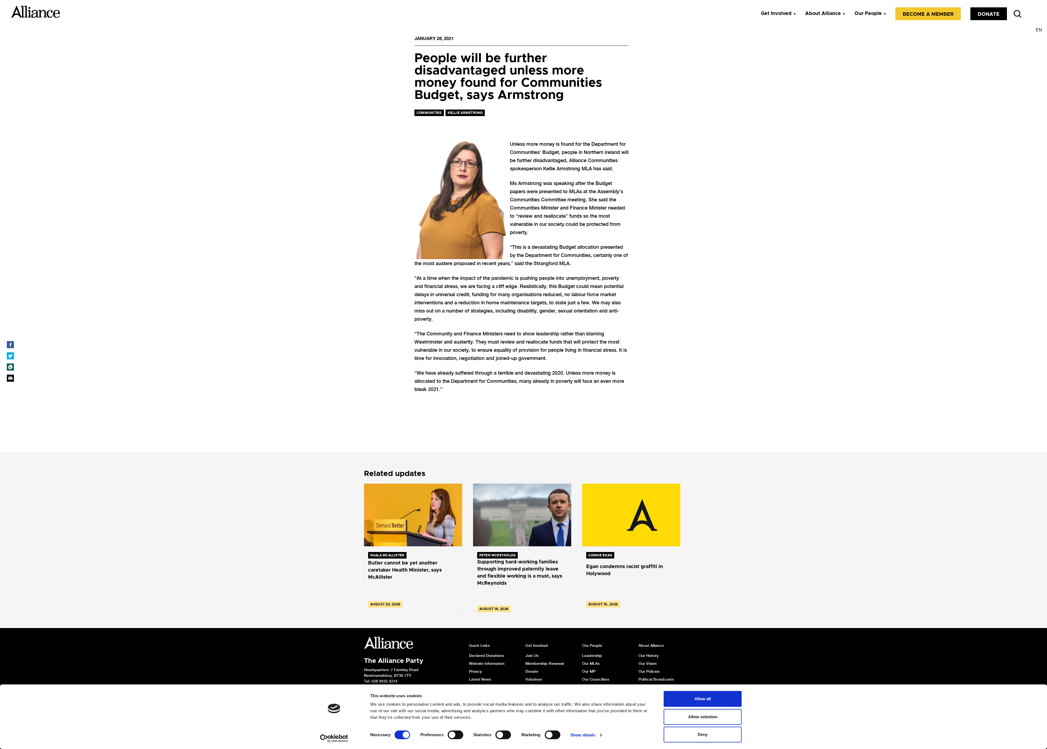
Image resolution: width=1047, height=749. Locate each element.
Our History (648, 655)
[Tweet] (10, 355)
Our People (868, 13)
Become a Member (928, 14)
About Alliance (823, 13)
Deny (703, 734)
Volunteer (533, 679)
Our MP (588, 671)
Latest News (480, 679)
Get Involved (776, 13)
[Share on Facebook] (10, 344)
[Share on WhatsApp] (10, 367)
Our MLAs (591, 663)
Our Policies (649, 671)
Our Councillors (595, 679)
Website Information (486, 663)
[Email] (10, 378)
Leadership (592, 655)
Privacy (475, 671)
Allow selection (702, 716)
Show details (582, 735)
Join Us (531, 655)
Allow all (702, 698)
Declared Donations (486, 655)
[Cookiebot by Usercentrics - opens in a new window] (334, 738)
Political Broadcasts (656, 679)
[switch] (455, 734)
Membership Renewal (544, 663)
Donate (989, 14)
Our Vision (648, 663)
